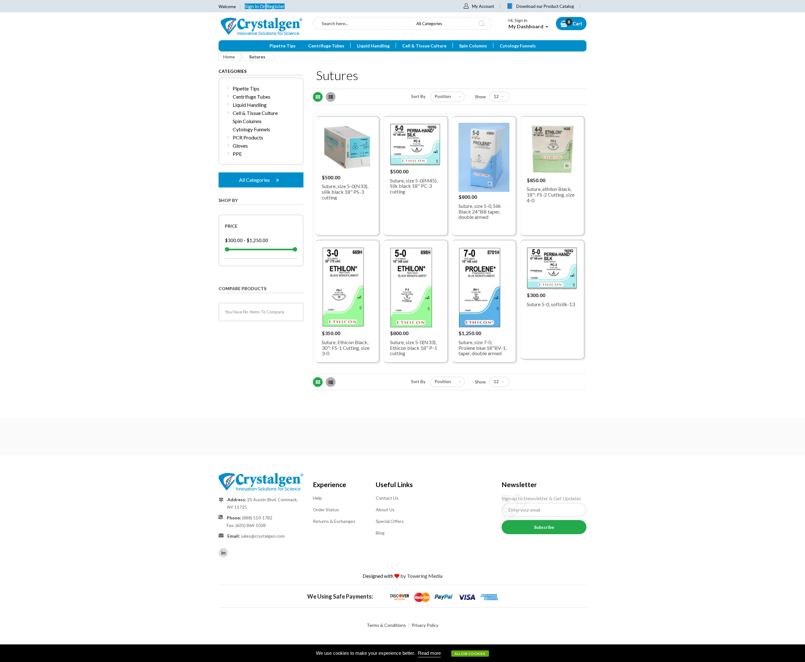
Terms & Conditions (386, 625)
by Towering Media (421, 576)
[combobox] (362, 23)
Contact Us (387, 498)
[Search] (481, 23)
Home (229, 56)
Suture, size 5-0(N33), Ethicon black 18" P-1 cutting (413, 347)
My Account (483, 6)
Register (275, 6)
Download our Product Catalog (545, 6)
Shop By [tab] (228, 200)
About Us (385, 509)
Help (317, 498)
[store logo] (261, 26)
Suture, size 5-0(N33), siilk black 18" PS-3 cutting (345, 191)
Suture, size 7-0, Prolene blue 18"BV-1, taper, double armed (482, 347)
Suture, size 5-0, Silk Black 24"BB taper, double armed (479, 211)
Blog (380, 532)
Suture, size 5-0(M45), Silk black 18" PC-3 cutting (413, 185)
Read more (429, 653)
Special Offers (390, 521)
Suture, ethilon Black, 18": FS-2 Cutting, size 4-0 (551, 194)
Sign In (252, 6)
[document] (402, 653)
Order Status (326, 509)
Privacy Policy (425, 625)
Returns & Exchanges (334, 521)
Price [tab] (231, 226)
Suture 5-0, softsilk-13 (551, 304)
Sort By (418, 96)
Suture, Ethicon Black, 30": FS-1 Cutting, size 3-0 (345, 347)
